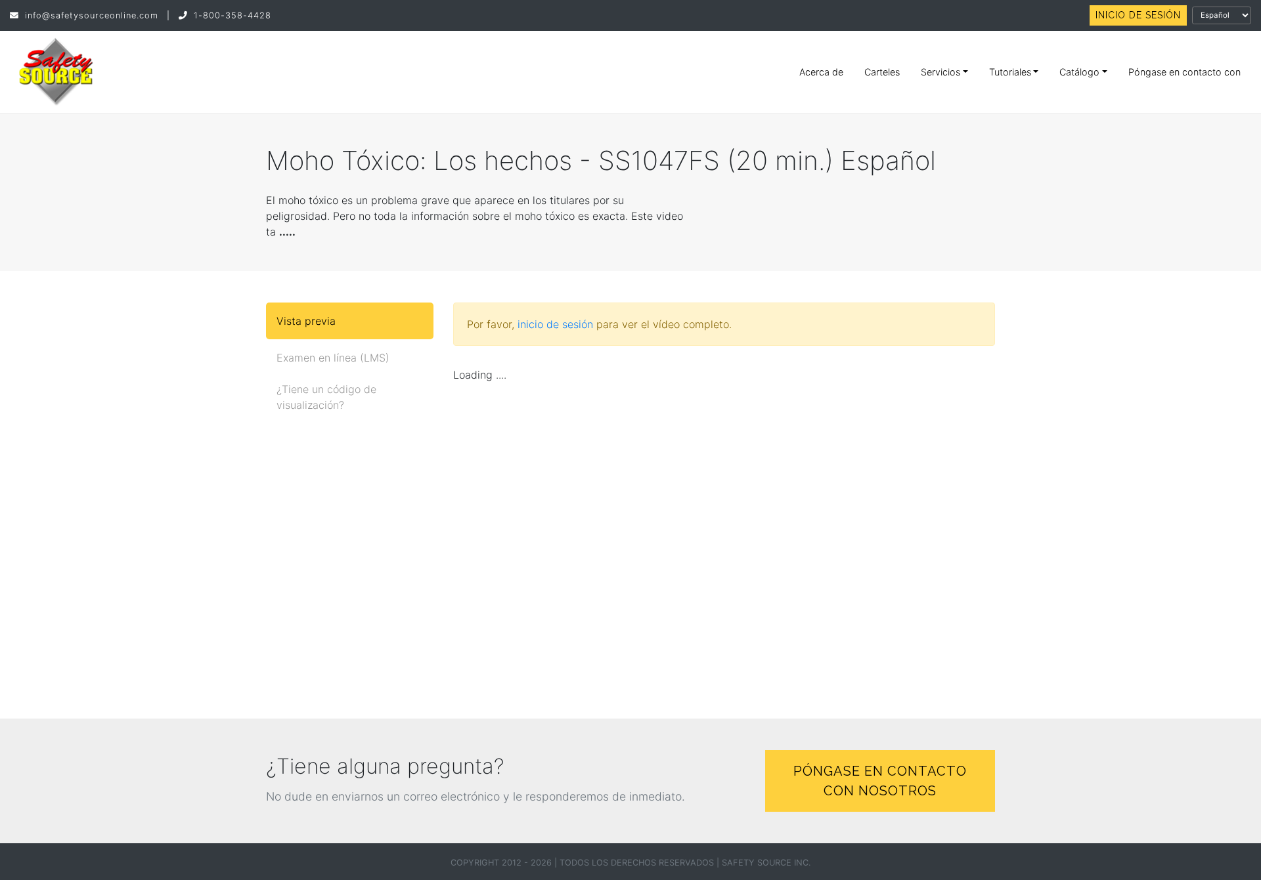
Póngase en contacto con (1184, 71)
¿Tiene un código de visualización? (326, 397)
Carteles (882, 71)
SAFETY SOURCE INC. (766, 863)
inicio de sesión (555, 324)
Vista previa (306, 320)
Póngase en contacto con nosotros (880, 781)
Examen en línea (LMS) (333, 357)
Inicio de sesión (1138, 15)
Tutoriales (1010, 71)
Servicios (940, 71)
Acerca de (821, 71)
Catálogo (1079, 71)
